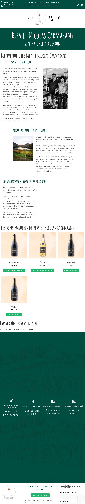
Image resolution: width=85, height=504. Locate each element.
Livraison (47, 487)
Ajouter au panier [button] (14, 270)
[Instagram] (78, 5)
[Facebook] (82, 5)
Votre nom (64, 501)
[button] (24, 18)
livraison (56, 5)
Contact (40, 490)
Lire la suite (70, 270)
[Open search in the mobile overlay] (29, 18)
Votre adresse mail (68, 492)
